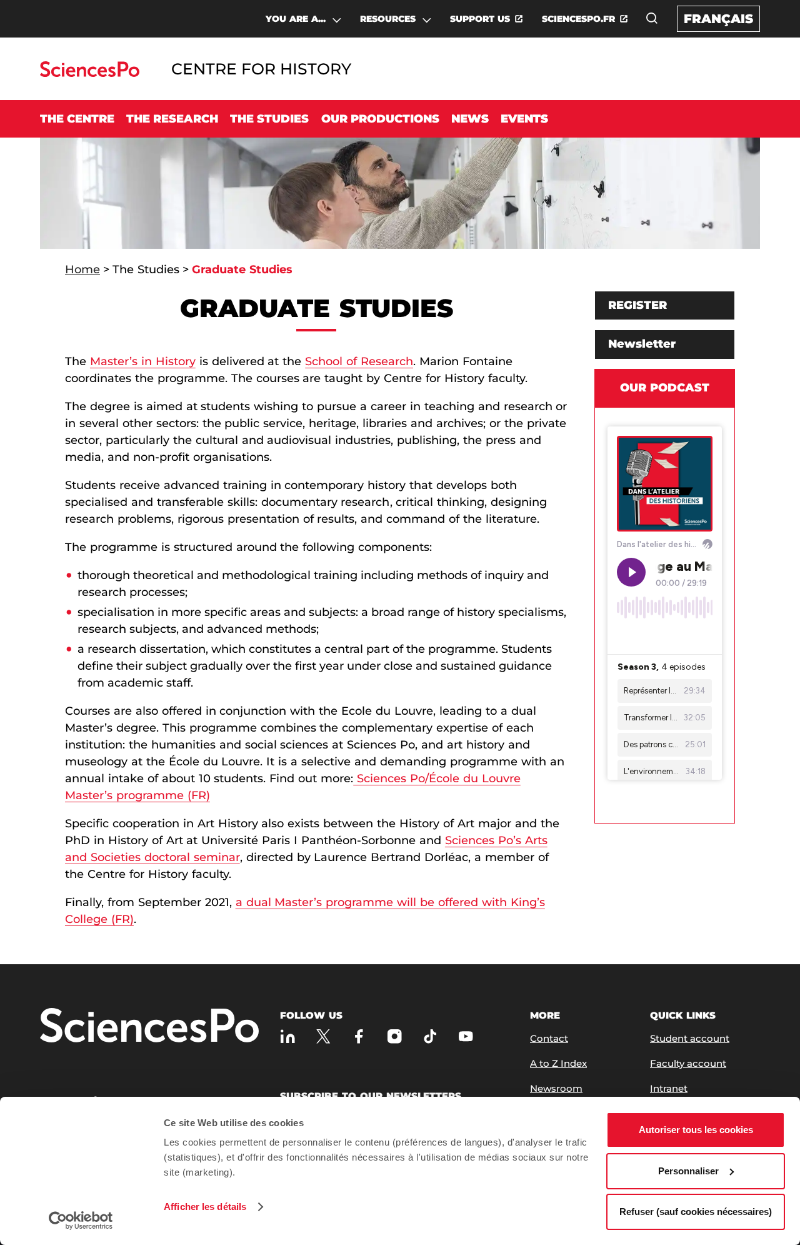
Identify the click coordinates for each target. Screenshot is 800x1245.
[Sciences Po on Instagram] (394, 1036)
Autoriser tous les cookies (696, 1129)
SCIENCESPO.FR (578, 18)
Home (82, 269)
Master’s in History (143, 361)
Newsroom (556, 1088)
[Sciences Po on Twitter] (323, 1036)
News (470, 119)
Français (718, 18)
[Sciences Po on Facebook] (359, 1036)
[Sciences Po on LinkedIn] (288, 1036)
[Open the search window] (652, 18)
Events (524, 119)
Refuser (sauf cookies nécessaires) (695, 1211)
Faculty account (688, 1063)
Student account (689, 1038)
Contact (549, 1038)
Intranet (669, 1088)
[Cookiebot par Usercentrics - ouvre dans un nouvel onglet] (81, 1220)
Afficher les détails (205, 1206)
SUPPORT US (480, 18)
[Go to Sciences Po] (89, 73)
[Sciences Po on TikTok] (430, 1036)
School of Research (359, 361)
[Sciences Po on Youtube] (466, 1036)
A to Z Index (558, 1063)
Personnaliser (688, 1171)
